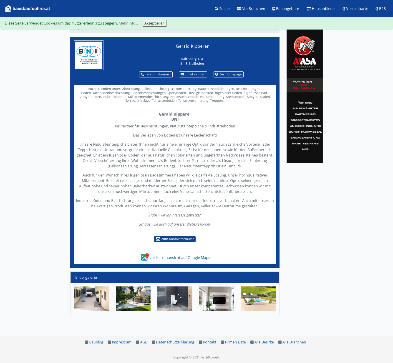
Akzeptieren (154, 23)
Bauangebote (287, 8)
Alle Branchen (253, 8)
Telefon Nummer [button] (157, 74)
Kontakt (209, 342)
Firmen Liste (235, 342)
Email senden (194, 74)
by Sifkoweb (210, 357)
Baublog (96, 342)
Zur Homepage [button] (230, 74)
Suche (224, 8)
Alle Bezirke (264, 342)
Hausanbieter (323, 8)
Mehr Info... (128, 23)
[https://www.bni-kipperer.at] (88, 54)
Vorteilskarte (356, 8)
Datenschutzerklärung (175, 342)
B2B (382, 8)
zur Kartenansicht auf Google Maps (179, 257)
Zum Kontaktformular (177, 239)
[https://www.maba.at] (305, 95)
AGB (143, 342)
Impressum (121, 342)
